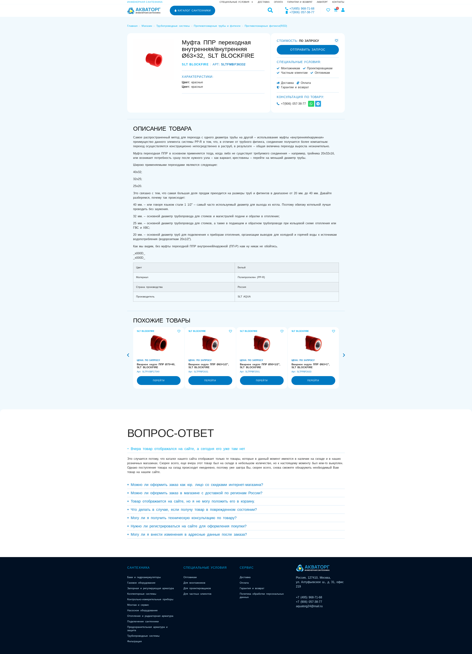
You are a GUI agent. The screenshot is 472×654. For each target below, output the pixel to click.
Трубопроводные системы (173, 25)
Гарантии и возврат (299, 2)
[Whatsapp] (311, 104)
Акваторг (322, 2)
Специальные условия (234, 2)
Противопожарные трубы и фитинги (217, 25)
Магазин (147, 25)
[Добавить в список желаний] (336, 40)
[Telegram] (318, 104)
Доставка (264, 2)
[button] (128, 355)
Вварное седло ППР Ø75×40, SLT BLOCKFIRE (156, 366)
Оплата (278, 2)
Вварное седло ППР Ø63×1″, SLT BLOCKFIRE (310, 366)
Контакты (338, 2)
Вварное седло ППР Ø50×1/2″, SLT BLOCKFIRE (260, 366)
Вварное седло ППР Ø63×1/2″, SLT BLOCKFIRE (208, 366)
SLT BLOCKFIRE (195, 64)
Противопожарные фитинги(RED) (266, 25)
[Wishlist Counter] (328, 10)
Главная (132, 25)
